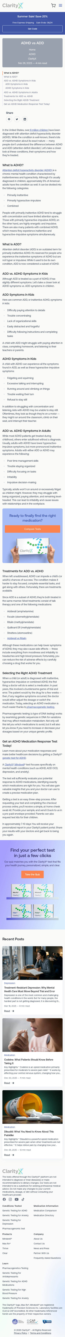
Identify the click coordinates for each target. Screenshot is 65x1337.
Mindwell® (7, 1239)
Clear (5, 1253)
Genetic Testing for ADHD (14, 1210)
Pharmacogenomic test (13, 1228)
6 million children (39, 130)
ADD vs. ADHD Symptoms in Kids (20, 80)
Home (32, 49)
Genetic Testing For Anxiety (15, 1298)
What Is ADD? (10, 77)
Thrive (5, 1248)
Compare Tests (32, 529)
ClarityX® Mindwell (14, 764)
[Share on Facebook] (9, 119)
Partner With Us (41, 1253)
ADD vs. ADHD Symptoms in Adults (21, 92)
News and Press (41, 1248)
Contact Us (39, 1243)
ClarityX (32, 58)
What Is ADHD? (11, 73)
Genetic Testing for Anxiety (15, 1215)
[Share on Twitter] (17, 119)
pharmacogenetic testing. (40, 707)
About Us (38, 1239)
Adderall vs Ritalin (16, 638)
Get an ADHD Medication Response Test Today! (27, 104)
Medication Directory (44, 1215)
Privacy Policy (20, 1333)
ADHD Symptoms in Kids (17, 88)
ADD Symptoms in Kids (16, 84)
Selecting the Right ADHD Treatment (21, 100)
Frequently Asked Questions (47, 1258)
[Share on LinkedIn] (25, 119)
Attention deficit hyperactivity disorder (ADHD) (27, 170)
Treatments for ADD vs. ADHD (18, 96)
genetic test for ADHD (14, 758)
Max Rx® (6, 1243)
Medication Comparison (45, 1210)
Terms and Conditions (40, 1333)
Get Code (32, 29)
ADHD (32, 54)
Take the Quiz (32, 874)
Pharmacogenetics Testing (15, 1268)
